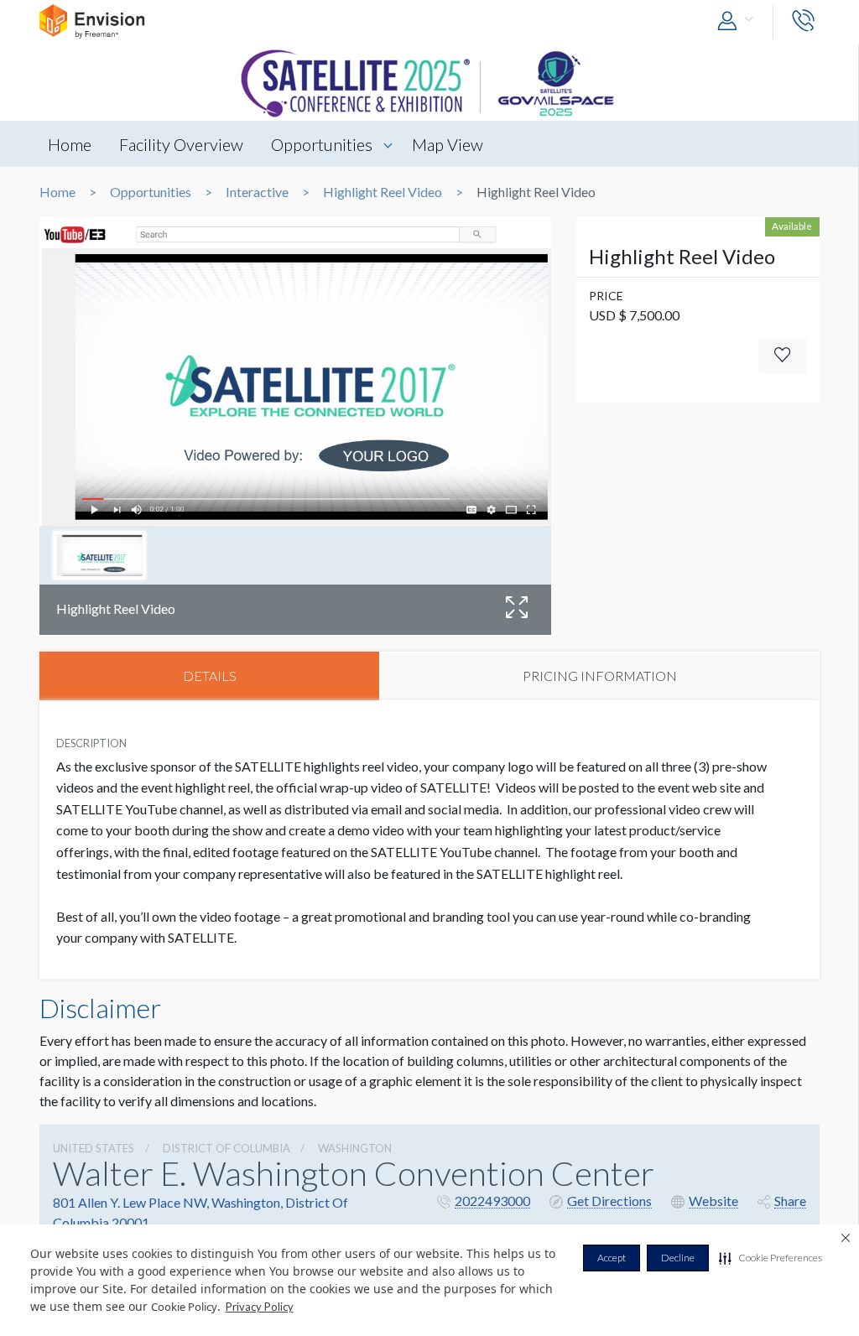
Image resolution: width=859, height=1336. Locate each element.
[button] (770, 1258)
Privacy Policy (260, 1306)
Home (69, 144)
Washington (355, 1148)
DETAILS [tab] (210, 676)
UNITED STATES (93, 1148)
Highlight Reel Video (382, 192)
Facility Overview (181, 144)
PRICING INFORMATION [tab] (600, 676)
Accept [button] (611, 1257)
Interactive (257, 192)
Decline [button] (678, 1257)
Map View (447, 144)
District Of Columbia (226, 1148)
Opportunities (321, 144)
